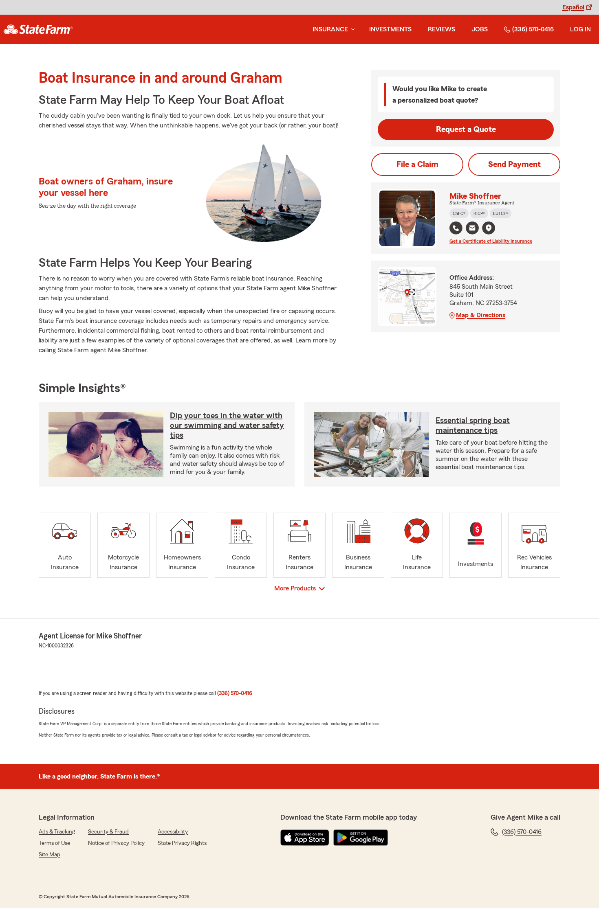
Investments (390, 29)
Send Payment (514, 164)
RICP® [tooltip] (479, 213)
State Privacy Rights (182, 843)
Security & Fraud (108, 832)
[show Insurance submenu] (351, 30)
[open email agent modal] (472, 229)
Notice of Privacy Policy (116, 843)
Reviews (441, 29)
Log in (580, 29)
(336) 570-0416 (533, 29)
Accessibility (173, 832)
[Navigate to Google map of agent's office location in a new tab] (488, 228)
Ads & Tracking (57, 832)
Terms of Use (54, 843)
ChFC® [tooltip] (459, 213)
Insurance (330, 29)
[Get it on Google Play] (360, 837)
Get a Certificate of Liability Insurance (490, 241)
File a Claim (417, 164)
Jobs (479, 29)
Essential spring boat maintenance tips (473, 425)
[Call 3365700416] (455, 228)
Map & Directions (480, 315)
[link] (38, 29)
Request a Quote (466, 129)
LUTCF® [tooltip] (500, 213)
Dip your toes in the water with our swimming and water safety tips (227, 425)
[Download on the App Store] (304, 837)
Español (573, 7)
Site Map (49, 855)
